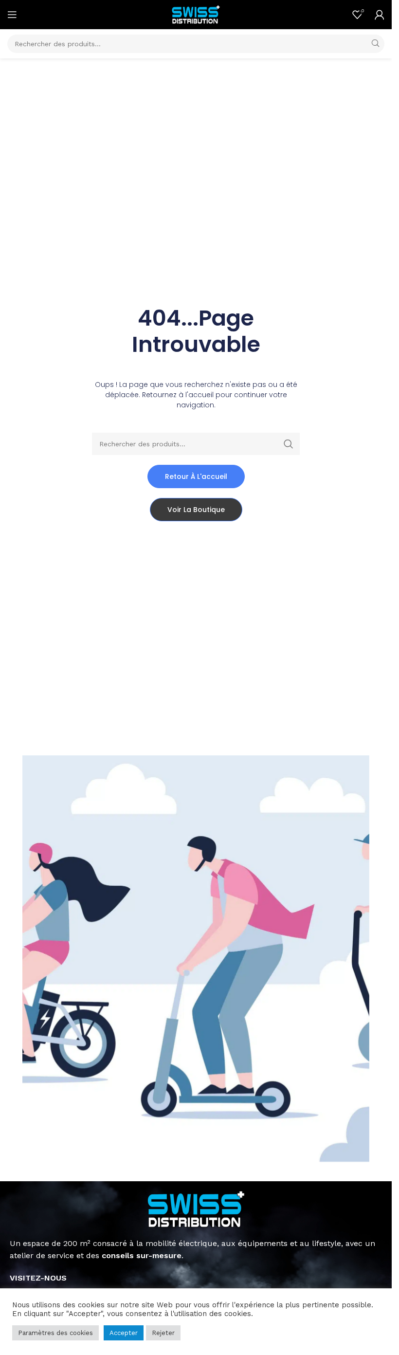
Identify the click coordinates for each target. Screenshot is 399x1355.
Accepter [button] (123, 1333)
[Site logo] (196, 13)
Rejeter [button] (163, 1333)
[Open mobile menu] (12, 14)
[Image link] (196, 1208)
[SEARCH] (375, 44)
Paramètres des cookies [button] (55, 1333)
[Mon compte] (379, 14)
